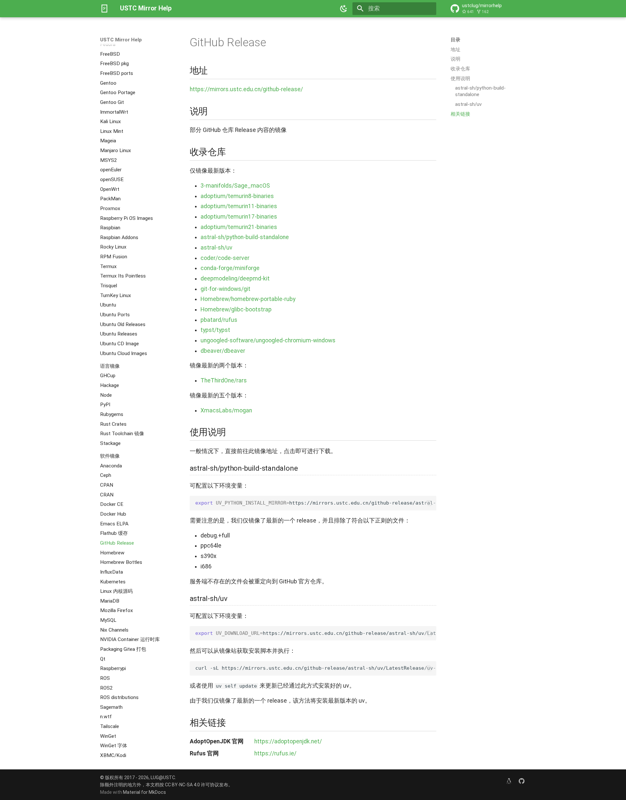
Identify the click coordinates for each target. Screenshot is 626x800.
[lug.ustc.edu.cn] (508, 781)
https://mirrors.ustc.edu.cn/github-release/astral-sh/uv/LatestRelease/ (315, 633)
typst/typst (215, 330)
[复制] (429, 503)
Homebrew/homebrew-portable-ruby (248, 299)
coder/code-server (225, 258)
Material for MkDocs (144, 792)
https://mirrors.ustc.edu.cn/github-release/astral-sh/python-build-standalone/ (315, 503)
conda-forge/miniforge (230, 268)
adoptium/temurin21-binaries (239, 227)
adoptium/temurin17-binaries (239, 216)
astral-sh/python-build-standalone (245, 237)
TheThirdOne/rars (224, 380)
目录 (455, 40)
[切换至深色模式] (344, 8)
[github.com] (522, 781)
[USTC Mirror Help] (104, 8)
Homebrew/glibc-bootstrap (236, 309)
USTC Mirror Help (121, 40)
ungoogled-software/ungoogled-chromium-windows (268, 340)
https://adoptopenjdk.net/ (288, 741)
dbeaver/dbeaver (223, 351)
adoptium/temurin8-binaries (237, 196)
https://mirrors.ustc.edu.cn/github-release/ (246, 89)
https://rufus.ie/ (275, 753)
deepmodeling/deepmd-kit (235, 278)
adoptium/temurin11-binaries (239, 206)
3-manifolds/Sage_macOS (235, 185)
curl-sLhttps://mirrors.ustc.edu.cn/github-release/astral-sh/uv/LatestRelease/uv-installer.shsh (315, 668)
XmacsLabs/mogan (226, 410)
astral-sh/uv (216, 247)
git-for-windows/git (225, 289)
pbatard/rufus (219, 320)
